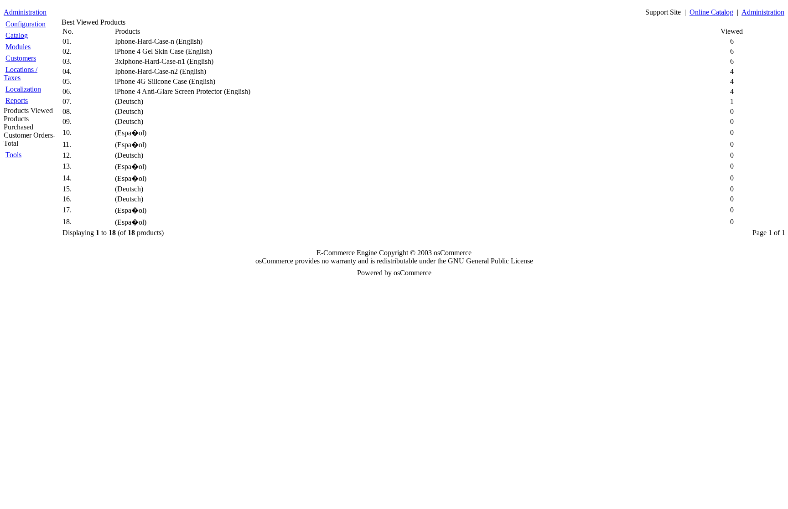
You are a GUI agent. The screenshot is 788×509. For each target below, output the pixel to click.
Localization (23, 89)
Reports (16, 100)
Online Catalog (711, 12)
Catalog (16, 35)
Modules (18, 47)
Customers (20, 58)
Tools (13, 155)
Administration (25, 12)
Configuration (25, 24)
